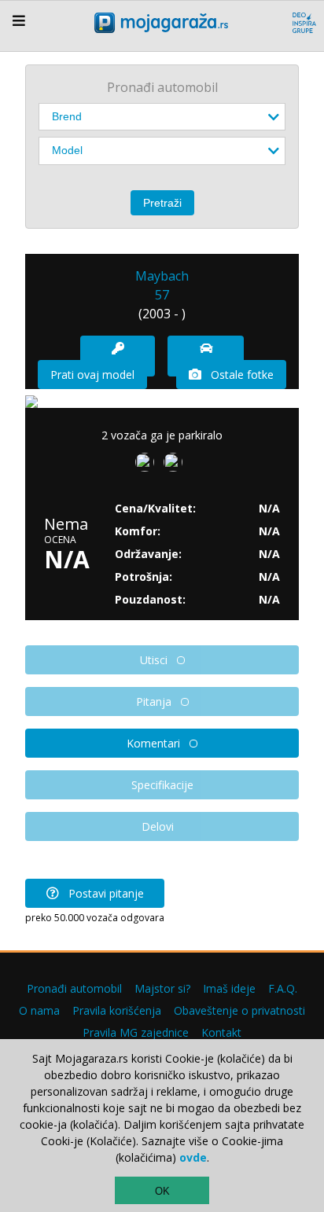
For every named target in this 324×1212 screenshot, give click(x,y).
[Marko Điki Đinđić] (176, 465)
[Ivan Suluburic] (147, 465)
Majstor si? (162, 988)
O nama (39, 1010)
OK (162, 1191)
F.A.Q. (282, 988)
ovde (193, 1157)
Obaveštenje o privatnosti (239, 1010)
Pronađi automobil (74, 988)
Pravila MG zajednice (136, 1032)
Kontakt (221, 1032)
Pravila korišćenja (116, 1010)
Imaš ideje (229, 988)
